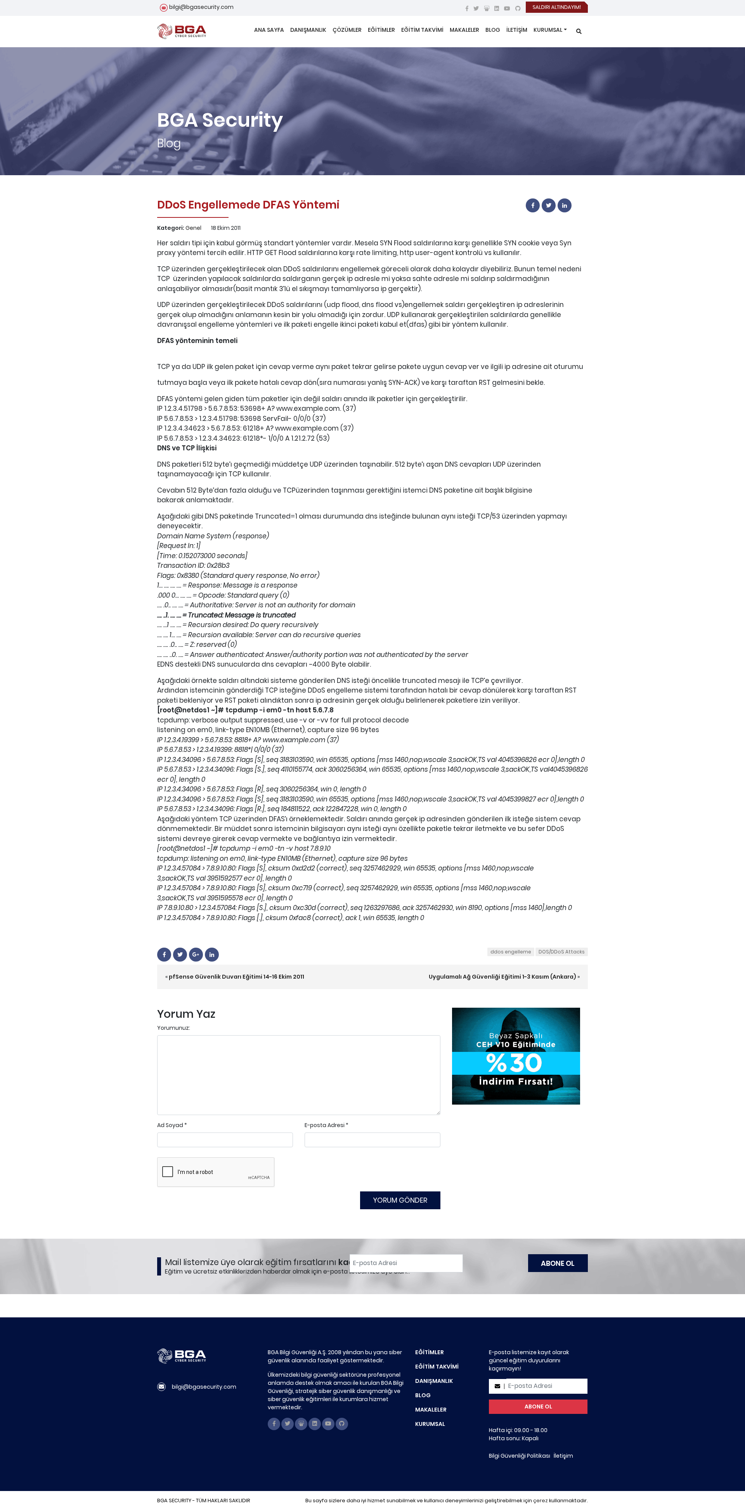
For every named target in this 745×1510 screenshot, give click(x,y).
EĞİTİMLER (381, 30)
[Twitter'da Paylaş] (548, 205)
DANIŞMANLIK (308, 30)
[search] (579, 31)
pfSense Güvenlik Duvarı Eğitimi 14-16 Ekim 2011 (236, 977)
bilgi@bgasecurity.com (201, 7)
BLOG (492, 30)
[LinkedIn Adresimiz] (496, 8)
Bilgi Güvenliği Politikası (519, 1456)
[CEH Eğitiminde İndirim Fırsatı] (516, 1056)
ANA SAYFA (269, 30)
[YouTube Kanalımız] (507, 8)
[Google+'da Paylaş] (195, 954)
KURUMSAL (548, 30)
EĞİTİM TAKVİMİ (422, 30)
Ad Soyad (170, 1125)
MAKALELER (464, 30)
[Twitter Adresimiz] (476, 8)
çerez (540, 1500)
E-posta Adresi (325, 1125)
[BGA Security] (181, 31)
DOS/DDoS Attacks (562, 951)
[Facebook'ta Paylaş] (533, 205)
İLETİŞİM (516, 30)
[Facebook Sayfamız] (467, 8)
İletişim (563, 1456)
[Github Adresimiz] (518, 8)
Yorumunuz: (173, 1028)
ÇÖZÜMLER (347, 30)
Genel (193, 228)
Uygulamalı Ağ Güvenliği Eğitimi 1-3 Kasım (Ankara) (502, 977)
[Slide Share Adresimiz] (486, 8)
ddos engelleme (510, 951)
